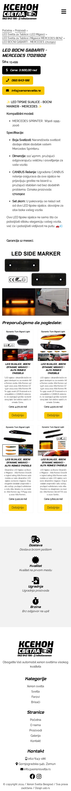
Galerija (36, 735)
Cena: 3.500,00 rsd (23, 70)
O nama (35, 725)
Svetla (35, 691)
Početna (35, 720)
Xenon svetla (35, 686)
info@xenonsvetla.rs (26, 90)
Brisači (35, 702)
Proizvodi (35, 730)
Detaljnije (18, 415)
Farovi (35, 697)
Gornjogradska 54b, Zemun (37, 764)
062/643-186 (20, 80)
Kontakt (35, 741)
